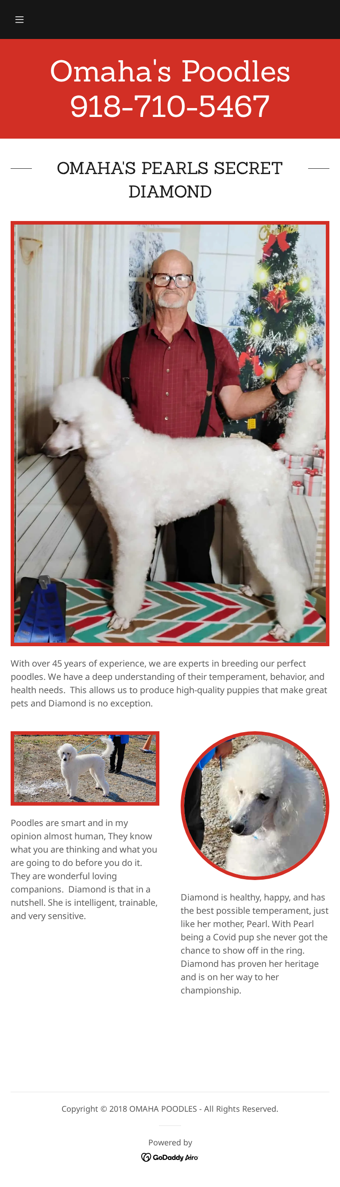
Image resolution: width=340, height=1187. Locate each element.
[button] (19, 19)
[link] (170, 114)
